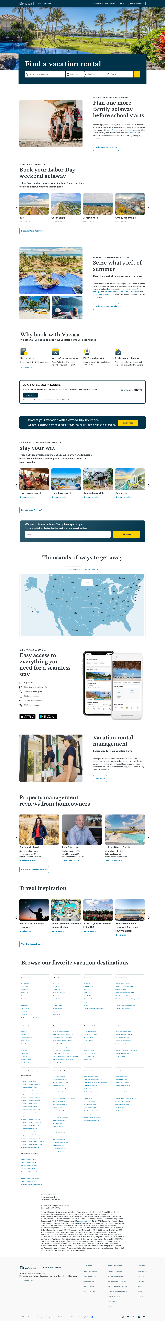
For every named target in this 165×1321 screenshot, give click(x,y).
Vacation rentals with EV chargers (124, 1034)
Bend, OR (86, 1005)
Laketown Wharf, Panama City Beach (62, 1040)
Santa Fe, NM (24, 986)
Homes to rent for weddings (123, 1082)
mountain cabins (111, 292)
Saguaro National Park (58, 1085)
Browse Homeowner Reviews (34, 869)
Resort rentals (119, 1088)
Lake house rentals (120, 1107)
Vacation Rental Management (105, 4)
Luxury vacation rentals (90, 1107)
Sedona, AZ (87, 983)
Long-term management (117, 1291)
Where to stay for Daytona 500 (123, 1008)
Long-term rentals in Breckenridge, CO (31, 1084)
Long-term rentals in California (29, 1087)
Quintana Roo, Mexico (89, 1056)
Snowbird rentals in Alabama (28, 1159)
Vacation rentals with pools (122, 1053)
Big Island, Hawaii (88, 1037)
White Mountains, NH (58, 1008)
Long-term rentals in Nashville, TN (30, 1125)
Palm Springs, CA (88, 986)
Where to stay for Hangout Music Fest (125, 1005)
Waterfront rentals (120, 1056)
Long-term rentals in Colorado (29, 1090)
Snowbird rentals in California (29, 1165)
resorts (133, 133)
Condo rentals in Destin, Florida (92, 1092)
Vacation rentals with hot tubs (123, 1047)
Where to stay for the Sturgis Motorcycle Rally (127, 999)
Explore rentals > (27, 497)
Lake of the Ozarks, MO (59, 992)
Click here (69, 1214)
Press (140, 1291)
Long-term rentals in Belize (28, 1081)
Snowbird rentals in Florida (28, 1168)
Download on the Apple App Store (27, 716)
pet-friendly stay (115, 130)
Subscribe (126, 534)
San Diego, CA (25, 983)
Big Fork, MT (56, 999)
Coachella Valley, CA (26, 1037)
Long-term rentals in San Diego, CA (30, 1097)
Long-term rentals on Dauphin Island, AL (31, 1112)
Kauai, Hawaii (87, 1043)
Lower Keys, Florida (89, 1050)
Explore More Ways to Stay (33, 510)
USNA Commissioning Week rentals (125, 992)
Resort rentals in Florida (122, 1092)
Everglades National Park (59, 1110)
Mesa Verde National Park (59, 1101)
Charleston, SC (25, 1002)
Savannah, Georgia (26, 1059)
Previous (16, 208)
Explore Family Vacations (106, 147)
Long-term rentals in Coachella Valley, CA (32, 1094)
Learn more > (58, 931)
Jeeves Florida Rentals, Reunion (61, 1031)
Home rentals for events (122, 1079)
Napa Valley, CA (25, 1040)
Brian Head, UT (56, 1011)
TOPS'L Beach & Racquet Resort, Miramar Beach (65, 1056)
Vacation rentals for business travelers (125, 1098)
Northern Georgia (57, 1005)
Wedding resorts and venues (123, 1085)
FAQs (110, 1306)
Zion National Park (57, 1136)
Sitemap (39, 1317)
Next (148, 208)
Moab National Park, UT (27, 1047)
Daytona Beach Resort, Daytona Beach (62, 1037)
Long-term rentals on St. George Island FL (32, 1131)
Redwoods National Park (59, 1092)
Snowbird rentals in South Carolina (30, 1178)
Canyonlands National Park (59, 1133)
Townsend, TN (56, 1014)
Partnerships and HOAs (117, 1281)
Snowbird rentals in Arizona (28, 1162)
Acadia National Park (58, 1123)
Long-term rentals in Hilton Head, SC (31, 1122)
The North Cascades (26, 999)
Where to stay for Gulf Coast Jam (124, 995)
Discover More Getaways (32, 231)
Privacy (48, 1317)
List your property (115, 1271)
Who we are (142, 1271)
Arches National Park (58, 1129)
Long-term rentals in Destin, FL (29, 1106)
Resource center (114, 1296)
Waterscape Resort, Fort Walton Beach (63, 1059)
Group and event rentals (122, 1076)
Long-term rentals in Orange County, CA (31, 1138)
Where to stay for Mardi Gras (123, 1002)
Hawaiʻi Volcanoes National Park (61, 1117)
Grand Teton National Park (59, 1148)
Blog (139, 1286)
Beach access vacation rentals (123, 1031)
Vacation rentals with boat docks (124, 1043)
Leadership (142, 1276)
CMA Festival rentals (121, 989)
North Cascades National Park (60, 1142)
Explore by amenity (89, 1271)
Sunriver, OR (24, 1005)
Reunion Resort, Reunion (59, 1043)
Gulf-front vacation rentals (122, 1104)
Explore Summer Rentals (106, 306)
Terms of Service (58, 1317)
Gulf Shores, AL (25, 1008)
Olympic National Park (58, 1145)
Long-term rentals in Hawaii (28, 1116)
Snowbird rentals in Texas (28, 1181)
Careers (141, 1281)
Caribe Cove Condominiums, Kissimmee (63, 1034)
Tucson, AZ (24, 1050)
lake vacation (134, 130)
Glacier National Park (58, 1126)
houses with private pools (103, 294)
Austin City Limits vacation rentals (124, 986)
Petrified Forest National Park (60, 1082)
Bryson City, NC (57, 989)
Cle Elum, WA (56, 995)
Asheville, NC (24, 992)
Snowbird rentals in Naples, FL (29, 1171)
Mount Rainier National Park (60, 1139)
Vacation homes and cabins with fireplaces (126, 1050)
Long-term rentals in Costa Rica (29, 1103)
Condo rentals (87, 1088)
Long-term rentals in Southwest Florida (31, 1144)
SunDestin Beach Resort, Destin (61, 1050)
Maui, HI (23, 1034)
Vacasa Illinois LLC (84, 1221)
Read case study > (28, 860)
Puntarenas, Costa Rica (90, 1053)
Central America (91, 569)
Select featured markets (117, 1286)
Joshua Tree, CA (88, 992)
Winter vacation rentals (90, 1104)
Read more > (25, 931)
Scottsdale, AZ (88, 999)
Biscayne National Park (59, 1107)
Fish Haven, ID (56, 1002)
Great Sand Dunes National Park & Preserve (64, 1098)
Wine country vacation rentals (91, 1114)
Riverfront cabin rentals (122, 1110)
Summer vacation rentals (90, 1101)
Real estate (112, 1301)
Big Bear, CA (24, 989)
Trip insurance (88, 1286)
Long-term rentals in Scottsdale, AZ (30, 1100)
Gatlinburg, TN (56, 983)
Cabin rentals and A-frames (91, 1076)
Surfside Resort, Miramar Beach (61, 1053)
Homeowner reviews (115, 1276)
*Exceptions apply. (25, 367)
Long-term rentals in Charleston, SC (30, 1119)
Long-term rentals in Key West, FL (30, 1128)
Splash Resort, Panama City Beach (61, 1047)
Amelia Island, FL (25, 1053)
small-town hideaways (130, 292)
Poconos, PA (24, 1014)
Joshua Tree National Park (59, 1088)
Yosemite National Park (59, 1095)
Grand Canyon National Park (60, 1079)
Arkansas (23, 995)
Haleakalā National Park (59, 1114)
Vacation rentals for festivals (123, 983)
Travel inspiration (89, 1276)
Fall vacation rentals (89, 1098)
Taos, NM (86, 1002)
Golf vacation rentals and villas (123, 1101)
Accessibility (70, 1317)
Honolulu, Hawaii (88, 1040)
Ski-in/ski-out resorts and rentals (124, 1095)
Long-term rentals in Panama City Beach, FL (32, 1141)
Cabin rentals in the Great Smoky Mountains (95, 1082)
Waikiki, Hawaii (88, 1059)
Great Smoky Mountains (27, 1062)
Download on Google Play (48, 716)
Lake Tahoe (24, 1011)
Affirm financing (88, 1291)
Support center (88, 1281)
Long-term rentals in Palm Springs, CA (31, 1135)
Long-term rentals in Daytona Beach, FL (31, 1109)
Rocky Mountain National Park (60, 1104)
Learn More (30, 395)
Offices (141, 1296)
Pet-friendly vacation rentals (123, 1037)
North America (73, 569)
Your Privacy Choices (84, 1317)
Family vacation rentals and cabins (93, 1079)
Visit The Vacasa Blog (30, 944)
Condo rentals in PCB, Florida (91, 1095)
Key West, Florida (88, 1047)
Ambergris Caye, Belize (90, 1031)
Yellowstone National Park (59, 1120)
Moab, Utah (87, 989)
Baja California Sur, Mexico (91, 1034)
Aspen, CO (24, 1043)
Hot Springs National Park (59, 1076)
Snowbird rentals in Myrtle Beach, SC (31, 1175)
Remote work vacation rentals (123, 1040)
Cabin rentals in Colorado (90, 1085)
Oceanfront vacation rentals (91, 1110)
